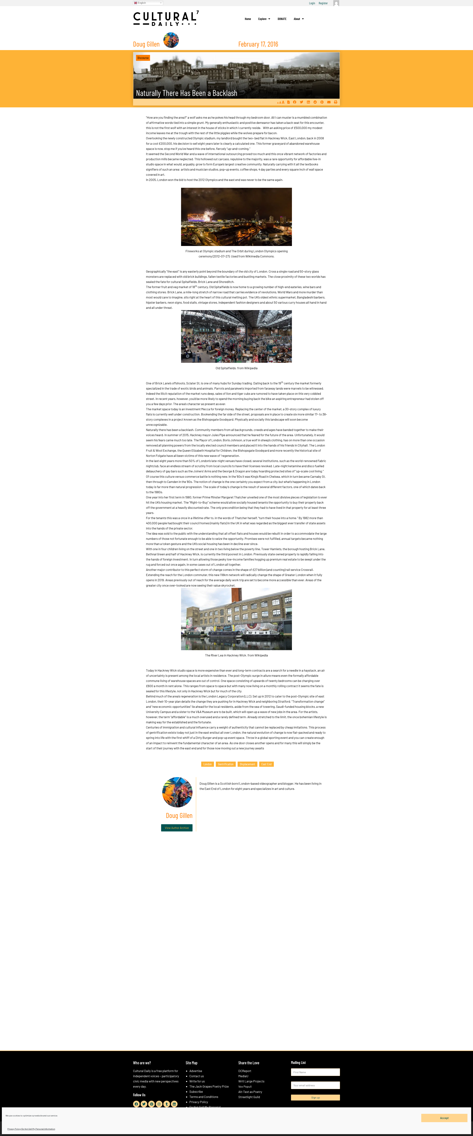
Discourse (143, 58)
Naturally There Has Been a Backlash (186, 93)
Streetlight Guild (249, 1097)
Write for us (197, 1081)
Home (248, 19)
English (141, 2)
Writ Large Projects (251, 1081)
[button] (294, 102)
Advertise (195, 1071)
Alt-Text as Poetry (250, 1091)
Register (323, 3)
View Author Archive (177, 827)
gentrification (226, 764)
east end (266, 764)
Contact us (196, 1076)
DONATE (282, 19)
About (297, 19)
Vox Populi (245, 1086)
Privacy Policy (198, 1102)
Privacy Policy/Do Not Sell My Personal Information (31, 1128)
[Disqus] (236, 890)
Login (312, 3)
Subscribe (196, 1091)
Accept (444, 1118)
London (207, 764)
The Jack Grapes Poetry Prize (209, 1086)
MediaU (243, 1076)
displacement (247, 764)
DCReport (244, 1071)
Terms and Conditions (203, 1096)
